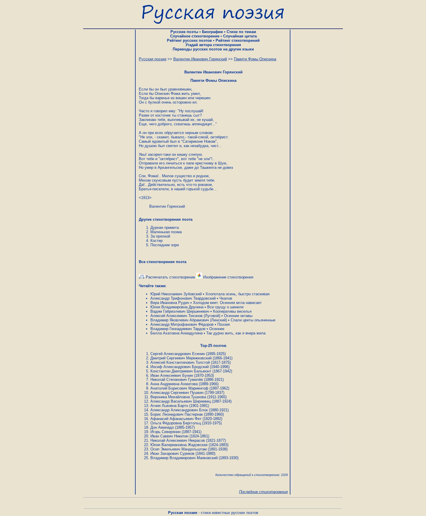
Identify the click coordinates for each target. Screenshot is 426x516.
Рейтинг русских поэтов (189, 40)
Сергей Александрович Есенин (177, 354)
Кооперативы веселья (232, 311)
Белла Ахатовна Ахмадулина (176, 333)
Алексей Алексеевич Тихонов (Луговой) (185, 316)
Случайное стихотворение (194, 36)
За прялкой (160, 236)
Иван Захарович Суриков (172, 453)
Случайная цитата (240, 36)
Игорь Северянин (165, 432)
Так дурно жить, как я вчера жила (235, 333)
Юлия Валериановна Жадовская (178, 445)
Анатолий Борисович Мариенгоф (179, 388)
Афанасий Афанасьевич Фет (175, 419)
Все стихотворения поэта (162, 262)
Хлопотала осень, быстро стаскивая (237, 294)
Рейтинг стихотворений (238, 40)
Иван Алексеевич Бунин (171, 375)
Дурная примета (164, 227)
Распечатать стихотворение (170, 277)
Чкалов (225, 298)
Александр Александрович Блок (179, 410)
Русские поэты (184, 32)
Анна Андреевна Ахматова (174, 384)
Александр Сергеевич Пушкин (176, 392)
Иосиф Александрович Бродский (179, 367)
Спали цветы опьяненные (253, 320)
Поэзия (223, 324)
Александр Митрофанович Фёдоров (182, 324)
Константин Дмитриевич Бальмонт (180, 371)
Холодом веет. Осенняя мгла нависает (227, 302)
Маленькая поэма (166, 232)
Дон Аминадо (162, 427)
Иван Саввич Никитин (169, 436)
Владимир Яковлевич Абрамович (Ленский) (188, 320)
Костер (156, 240)
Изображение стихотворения (227, 277)
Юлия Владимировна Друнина (176, 307)
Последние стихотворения (263, 492)
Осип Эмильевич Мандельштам (178, 449)
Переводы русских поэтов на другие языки (213, 49)
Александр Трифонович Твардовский (183, 298)
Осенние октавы (238, 316)
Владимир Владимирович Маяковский (184, 458)
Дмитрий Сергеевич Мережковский (181, 358)
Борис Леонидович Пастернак (176, 414)
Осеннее (216, 329)
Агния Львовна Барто (169, 405)
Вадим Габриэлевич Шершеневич (179, 311)
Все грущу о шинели (225, 307)
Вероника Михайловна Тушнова (178, 397)
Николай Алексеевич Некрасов (177, 440)
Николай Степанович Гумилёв (176, 379)
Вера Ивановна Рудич (169, 302)
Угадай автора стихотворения (213, 45)
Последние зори (164, 245)
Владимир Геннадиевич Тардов (177, 329)
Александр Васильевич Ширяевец (180, 401)
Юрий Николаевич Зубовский (176, 294)
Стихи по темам (241, 32)
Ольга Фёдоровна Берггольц (175, 423)
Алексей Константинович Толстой (180, 362)
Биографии (212, 32)
